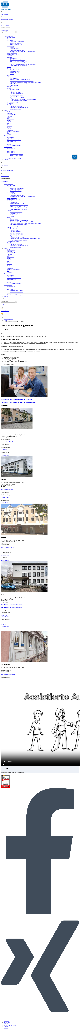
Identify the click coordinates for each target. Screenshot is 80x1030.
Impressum (6, 1021)
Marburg (9, 127)
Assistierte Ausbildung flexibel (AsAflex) (20, 79)
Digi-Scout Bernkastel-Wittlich (17, 97)
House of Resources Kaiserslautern (18, 100)
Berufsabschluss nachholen (13, 54)
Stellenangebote (11, 148)
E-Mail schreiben (5, 455)
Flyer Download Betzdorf (7, 489)
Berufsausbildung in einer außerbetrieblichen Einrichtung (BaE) (25, 82)
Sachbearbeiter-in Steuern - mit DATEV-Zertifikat (22, 51)
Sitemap (6, 1028)
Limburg (9, 123)
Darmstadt (9, 113)
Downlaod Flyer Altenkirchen (8, 441)
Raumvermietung (11, 151)
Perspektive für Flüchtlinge (16, 69)
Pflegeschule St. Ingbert (16, 106)
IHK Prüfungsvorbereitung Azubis (18, 83)
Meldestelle (6, 1023)
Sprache (9, 67)
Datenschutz (7, 1022)
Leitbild (9, 144)
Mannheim (9, 126)
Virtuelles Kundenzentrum (13, 131)
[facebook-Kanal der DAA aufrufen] (40, 913)
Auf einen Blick (11, 37)
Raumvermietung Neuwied (16, 155)
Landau (9, 121)
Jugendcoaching (14, 85)
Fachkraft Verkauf (14, 48)
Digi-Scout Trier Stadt (15, 92)
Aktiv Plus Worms (14, 89)
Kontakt (6, 159)
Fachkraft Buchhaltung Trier (17, 50)
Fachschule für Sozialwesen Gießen (19, 107)
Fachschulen (10, 103)
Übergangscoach (14, 78)
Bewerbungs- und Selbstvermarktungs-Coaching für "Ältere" (25, 99)
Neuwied (9, 128)
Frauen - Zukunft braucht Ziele (17, 62)
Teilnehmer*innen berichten (14, 140)
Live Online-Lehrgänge (13, 102)
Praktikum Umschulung (16, 44)
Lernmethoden (10, 137)
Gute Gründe (10, 138)
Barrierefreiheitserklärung (10, 1025)
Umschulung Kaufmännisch (17, 41)
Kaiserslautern (10, 119)
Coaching (9, 55)
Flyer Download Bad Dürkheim (8, 674)
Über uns (6, 135)
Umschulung (10, 39)
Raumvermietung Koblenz (16, 154)
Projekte (9, 86)
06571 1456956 (4, 615)
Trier (8, 133)
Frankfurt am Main (11, 114)
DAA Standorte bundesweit (14, 145)
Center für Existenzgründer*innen (18, 65)
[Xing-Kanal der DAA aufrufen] (40, 1018)
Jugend (8, 75)
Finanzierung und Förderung (14, 158)
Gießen (8, 117)
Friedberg (9, 116)
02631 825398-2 (5, 449)
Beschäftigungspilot (15, 71)
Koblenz (9, 120)
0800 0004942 (4, 30)
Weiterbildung (10, 46)
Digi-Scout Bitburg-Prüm (16, 95)
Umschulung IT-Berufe (15, 43)
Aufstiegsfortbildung (12, 53)
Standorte (6, 110)
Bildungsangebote (8, 36)
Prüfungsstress (13, 58)
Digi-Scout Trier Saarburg (16, 93)
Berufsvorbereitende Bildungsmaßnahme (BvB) (22, 81)
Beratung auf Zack (14, 72)
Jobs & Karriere (8, 147)
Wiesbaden (9, 134)
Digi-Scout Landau (14, 90)
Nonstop (12, 74)
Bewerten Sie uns (11, 141)
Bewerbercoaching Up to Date (17, 60)
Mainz (8, 124)
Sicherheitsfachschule (15, 109)
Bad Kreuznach (11, 112)
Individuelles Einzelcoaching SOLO (19, 61)
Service (5, 149)
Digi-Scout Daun (14, 96)
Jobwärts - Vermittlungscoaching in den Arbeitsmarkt (23, 64)
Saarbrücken (10, 130)
